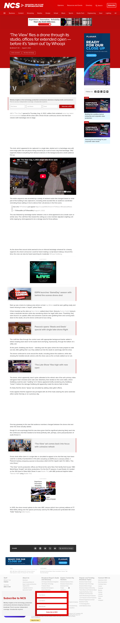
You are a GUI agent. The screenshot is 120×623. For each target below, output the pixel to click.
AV (115, 13)
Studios (39, 13)
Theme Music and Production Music (88, 590)
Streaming (30, 13)
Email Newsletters (102, 582)
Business (12, 13)
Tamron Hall (15, 473)
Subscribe (111, 5)
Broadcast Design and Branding (87, 588)
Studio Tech (80, 13)
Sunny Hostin (64, 311)
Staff (5, 578)
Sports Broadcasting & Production (87, 596)
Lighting (108, 13)
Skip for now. (35, 620)
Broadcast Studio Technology (86, 584)
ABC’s (12, 113)
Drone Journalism (15, 53)
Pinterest (100, 596)
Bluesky (100, 590)
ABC (11, 571)
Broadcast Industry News (46, 571)
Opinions (61, 5)
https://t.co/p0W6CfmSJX (44, 207)
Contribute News (102, 584)
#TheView (23, 207)
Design (48, 13)
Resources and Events (74, 5)
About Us (26, 578)
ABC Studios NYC (22, 571)
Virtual (56, 13)
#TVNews (56, 207)
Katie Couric (26, 512)
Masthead (25, 580)
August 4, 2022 (39, 210)
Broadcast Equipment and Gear (87, 600)
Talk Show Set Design (28, 53)
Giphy (99, 598)
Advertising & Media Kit (28, 582)
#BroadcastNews (66, 207)
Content (20, 13)
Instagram (100, 600)
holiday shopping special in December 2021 (32, 461)
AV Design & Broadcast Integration (50, 582)
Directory (89, 5)
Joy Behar (49, 305)
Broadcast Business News (66, 582)
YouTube (100, 592)
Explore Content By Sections (67, 578)
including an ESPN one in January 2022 (54, 459)
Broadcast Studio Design (85, 582)
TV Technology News (84, 604)
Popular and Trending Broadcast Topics (86, 578)
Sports (71, 13)
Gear (100, 13)
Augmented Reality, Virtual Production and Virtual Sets (86, 593)
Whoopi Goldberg (56, 254)
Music (63, 13)
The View (18, 113)
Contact (100, 586)
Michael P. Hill (15, 48)
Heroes (63, 571)
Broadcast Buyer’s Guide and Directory (50, 578)
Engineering (92, 13)
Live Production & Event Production (87, 598)
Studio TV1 (44, 471)
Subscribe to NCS (102, 580)
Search (100, 5)
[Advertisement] (39, 132)
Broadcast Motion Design (85, 586)
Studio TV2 (28, 473)
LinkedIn (100, 594)
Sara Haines (35, 311)
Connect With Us (104, 578)
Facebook (100, 588)
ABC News (15, 571)
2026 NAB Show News (85, 606)
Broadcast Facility (83, 602)
